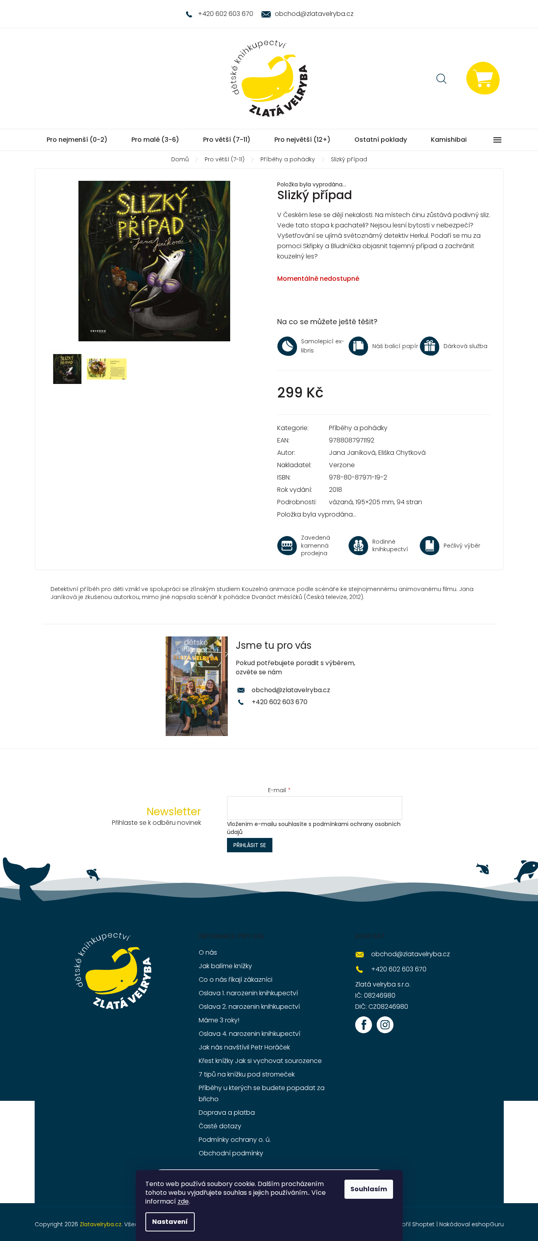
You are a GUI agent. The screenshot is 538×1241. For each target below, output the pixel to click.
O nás (208, 952)
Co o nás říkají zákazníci (235, 979)
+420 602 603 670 (279, 702)
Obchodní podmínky (231, 1153)
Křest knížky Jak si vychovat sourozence (260, 1060)
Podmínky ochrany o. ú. (235, 1139)
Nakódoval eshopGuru (471, 1224)
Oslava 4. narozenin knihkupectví (249, 1033)
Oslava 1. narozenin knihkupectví (248, 993)
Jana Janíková (352, 452)
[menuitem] (77, 140)
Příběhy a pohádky (358, 428)
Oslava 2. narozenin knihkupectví (249, 1006)
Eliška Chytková (402, 452)
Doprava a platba (227, 1112)
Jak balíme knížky (225, 966)
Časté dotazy (220, 1126)
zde (183, 1201)
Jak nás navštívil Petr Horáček (244, 1047)
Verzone (342, 465)
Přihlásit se (249, 845)
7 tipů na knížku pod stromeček (247, 1074)
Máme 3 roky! (219, 1020)
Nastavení (170, 1221)
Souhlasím (368, 1189)
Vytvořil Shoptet (412, 1224)
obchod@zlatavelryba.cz (291, 690)
